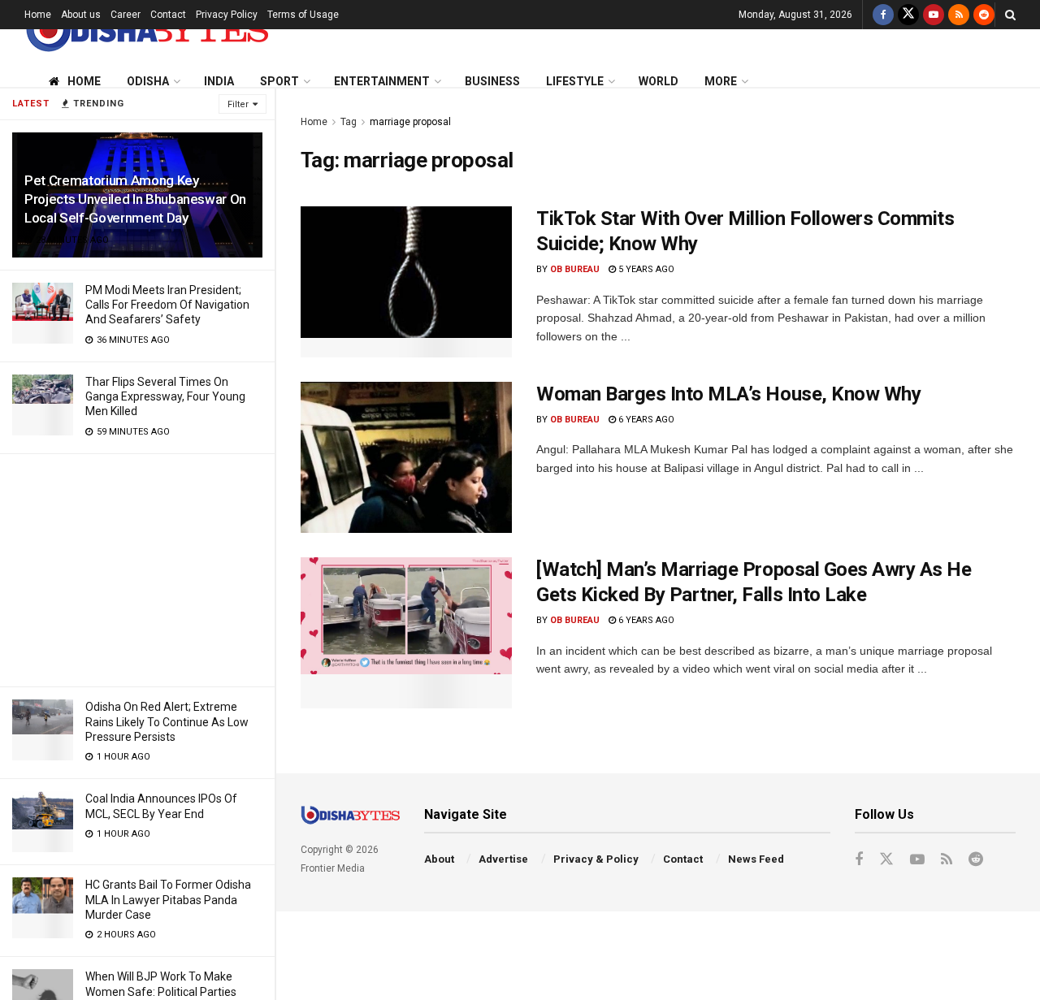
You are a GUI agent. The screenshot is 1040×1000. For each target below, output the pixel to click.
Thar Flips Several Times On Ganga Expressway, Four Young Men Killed (165, 396)
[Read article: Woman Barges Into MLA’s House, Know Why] (406, 457)
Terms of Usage (303, 14)
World (658, 81)
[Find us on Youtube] (933, 14)
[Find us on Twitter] (908, 14)
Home (37, 14)
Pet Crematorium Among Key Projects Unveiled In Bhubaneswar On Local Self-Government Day (135, 199)
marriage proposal (410, 122)
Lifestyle (575, 81)
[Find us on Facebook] (883, 14)
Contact (168, 14)
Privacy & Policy (596, 859)
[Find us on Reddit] (983, 14)
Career (125, 14)
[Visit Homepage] (146, 29)
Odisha (148, 81)
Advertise (503, 859)
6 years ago (645, 419)
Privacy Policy (227, 14)
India (219, 81)
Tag (348, 122)
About (439, 859)
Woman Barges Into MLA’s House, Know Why (728, 394)
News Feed (756, 859)
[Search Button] (1010, 14)
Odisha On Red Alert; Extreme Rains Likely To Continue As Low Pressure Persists (167, 721)
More (720, 81)
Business (492, 81)
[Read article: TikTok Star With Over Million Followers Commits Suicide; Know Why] (406, 281)
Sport (279, 81)
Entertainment (382, 81)
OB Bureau (575, 269)
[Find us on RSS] (958, 14)
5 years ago (645, 269)
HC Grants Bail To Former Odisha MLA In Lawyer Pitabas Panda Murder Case (168, 899)
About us (81, 14)
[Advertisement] (137, 567)
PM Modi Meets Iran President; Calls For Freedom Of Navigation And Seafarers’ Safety (167, 305)
